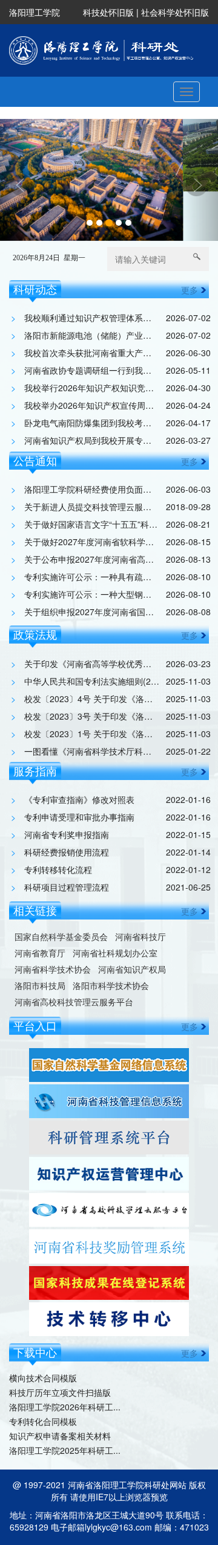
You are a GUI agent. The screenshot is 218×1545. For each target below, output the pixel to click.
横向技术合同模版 (43, 1328)
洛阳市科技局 (40, 935)
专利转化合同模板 (43, 1372)
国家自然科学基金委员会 (61, 886)
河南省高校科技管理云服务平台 (74, 952)
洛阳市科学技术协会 (111, 935)
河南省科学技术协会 (53, 919)
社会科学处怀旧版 (175, 12)
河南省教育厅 (40, 903)
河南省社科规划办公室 (115, 903)
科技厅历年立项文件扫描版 (60, 1343)
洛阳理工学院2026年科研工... (65, 1357)
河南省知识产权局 (132, 919)
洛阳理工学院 (34, 12)
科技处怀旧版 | (112, 12)
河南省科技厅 (140, 886)
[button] (16, 155)
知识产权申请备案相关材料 (60, 1386)
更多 (189, 240)
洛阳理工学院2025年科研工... (65, 1401)
